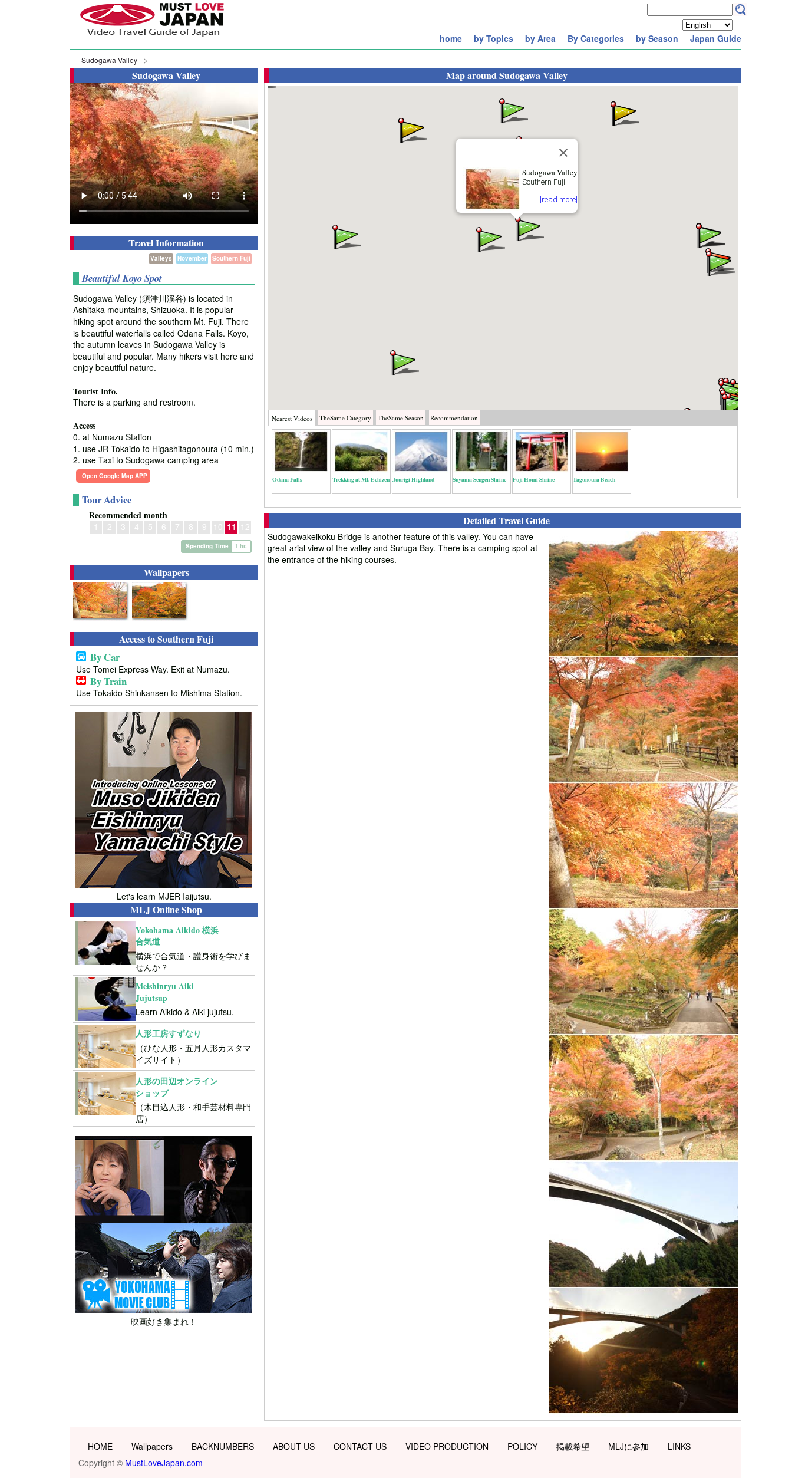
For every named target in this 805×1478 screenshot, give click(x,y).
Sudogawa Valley (109, 60)
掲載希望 (572, 1446)
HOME (100, 1446)
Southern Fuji (231, 258)
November (192, 258)
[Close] (563, 153)
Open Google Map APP (114, 476)
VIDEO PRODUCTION (447, 1446)
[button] (528, 228)
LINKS (679, 1446)
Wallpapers (152, 1446)
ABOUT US (294, 1446)
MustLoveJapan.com (164, 1463)
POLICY (522, 1446)
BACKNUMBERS (223, 1446)
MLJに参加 (628, 1446)
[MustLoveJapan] (152, 38)
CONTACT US (360, 1446)
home (451, 38)
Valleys (161, 258)
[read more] (559, 199)
